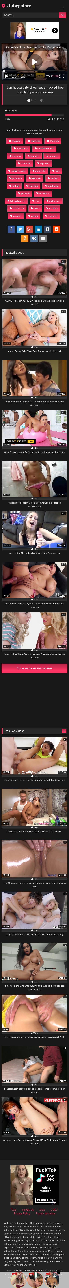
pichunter (36, 178)
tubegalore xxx (17, 201)
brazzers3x (22, 148)
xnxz (37, 201)
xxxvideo (53, 208)
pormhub (33, 186)
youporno (52, 216)
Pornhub (54, 141)
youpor (34, 216)
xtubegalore (18, 6)
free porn (53, 156)
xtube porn (54, 201)
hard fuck (25, 163)
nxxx (57, 171)
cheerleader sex (45, 148)
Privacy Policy (22, 1213)
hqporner (44, 163)
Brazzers (35, 141)
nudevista (40, 171)
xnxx (42, 1209)
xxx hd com (18, 208)
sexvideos (44, 193)
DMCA (54, 1209)
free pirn (34, 156)
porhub (15, 186)
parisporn (17, 178)
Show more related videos (34, 668)
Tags (13, 1209)
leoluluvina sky (18, 171)
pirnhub (54, 178)
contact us (28, 1209)
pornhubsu (53, 186)
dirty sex (16, 156)
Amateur (16, 141)
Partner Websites (45, 1213)
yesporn (17, 216)
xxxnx (36, 208)
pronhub (25, 193)
